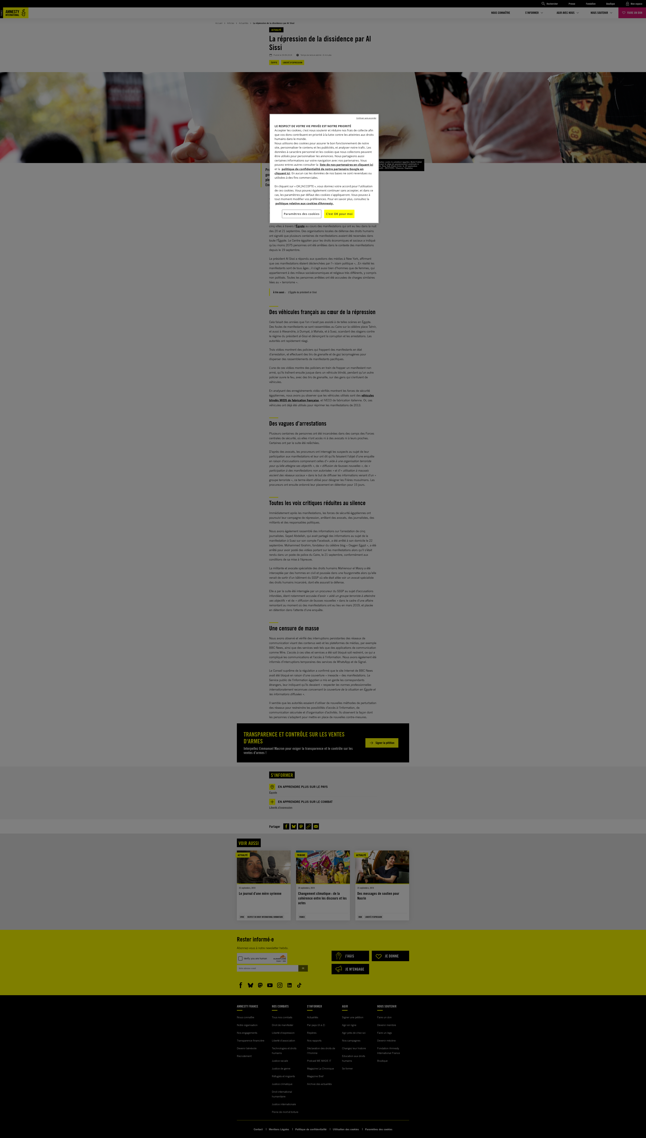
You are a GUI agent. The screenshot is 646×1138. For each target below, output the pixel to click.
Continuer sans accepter (366, 118)
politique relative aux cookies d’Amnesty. (304, 203)
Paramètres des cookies (301, 214)
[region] (324, 168)
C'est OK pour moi (339, 214)
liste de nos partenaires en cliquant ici (346, 165)
